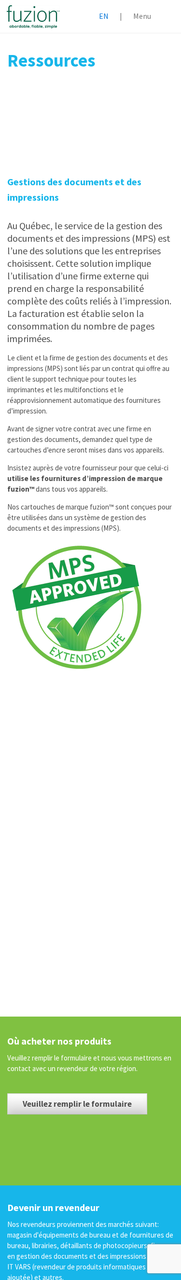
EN (104, 16)
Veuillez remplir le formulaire (77, 1104)
